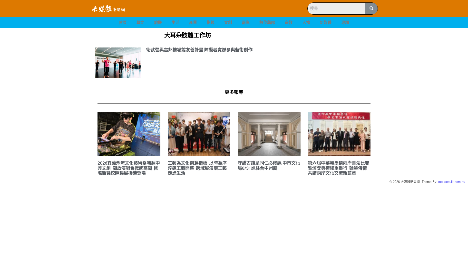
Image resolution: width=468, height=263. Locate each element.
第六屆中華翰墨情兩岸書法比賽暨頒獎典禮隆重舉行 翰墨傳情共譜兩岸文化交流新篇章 (338, 168)
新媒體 (326, 22)
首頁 (123, 22)
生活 (175, 22)
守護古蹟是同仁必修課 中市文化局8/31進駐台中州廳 (269, 165)
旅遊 (158, 22)
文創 (228, 22)
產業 (193, 22)
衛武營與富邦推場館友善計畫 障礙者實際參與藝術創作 (199, 49)
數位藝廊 (267, 22)
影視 (210, 22)
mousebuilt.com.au (451, 182)
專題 (345, 22)
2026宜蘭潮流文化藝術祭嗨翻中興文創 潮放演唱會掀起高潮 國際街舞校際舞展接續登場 (129, 168)
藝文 (140, 22)
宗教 (288, 22)
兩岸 (246, 22)
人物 (306, 22)
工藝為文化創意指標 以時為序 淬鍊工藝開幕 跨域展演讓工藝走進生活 (198, 168)
